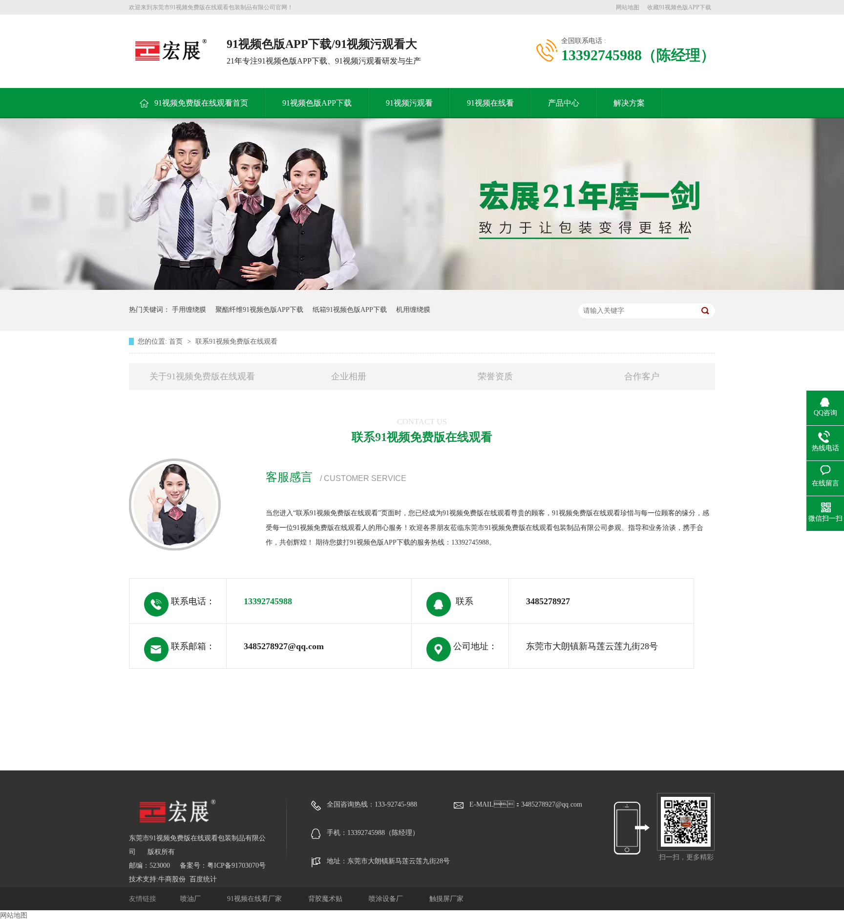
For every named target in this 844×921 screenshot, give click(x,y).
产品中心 (563, 103)
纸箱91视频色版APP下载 (350, 309)
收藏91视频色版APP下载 (679, 7)
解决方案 (629, 103)
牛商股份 (172, 879)
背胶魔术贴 (326, 898)
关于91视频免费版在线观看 (202, 376)
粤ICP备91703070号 (236, 865)
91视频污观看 (409, 103)
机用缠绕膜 (413, 309)
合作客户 (641, 376)
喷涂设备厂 (387, 898)
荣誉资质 (495, 376)
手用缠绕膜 (189, 309)
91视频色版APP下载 (317, 103)
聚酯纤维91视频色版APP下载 (259, 309)
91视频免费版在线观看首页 (201, 103)
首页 (177, 341)
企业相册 (348, 376)
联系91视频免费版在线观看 (236, 341)
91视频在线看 (490, 103)
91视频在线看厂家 (255, 898)
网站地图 (627, 7)
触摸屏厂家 (446, 898)
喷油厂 (191, 898)
